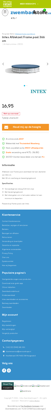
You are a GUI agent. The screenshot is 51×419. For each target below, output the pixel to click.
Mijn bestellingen (9, 325)
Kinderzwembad (8, 295)
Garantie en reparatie (10, 245)
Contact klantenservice (11, 221)
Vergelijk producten (10, 333)
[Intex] (39, 91)
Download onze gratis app (12, 283)
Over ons (5, 257)
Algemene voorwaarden (11, 249)
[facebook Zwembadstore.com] (4, 370)
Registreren (6, 321)
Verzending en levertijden (12, 241)
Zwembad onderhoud (10, 291)
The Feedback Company (29, 406)
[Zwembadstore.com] (7, 4)
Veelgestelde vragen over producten (16, 279)
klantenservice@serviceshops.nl (18, 351)
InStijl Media (34, 400)
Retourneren (7, 237)
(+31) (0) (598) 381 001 (15, 347)
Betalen (5, 229)
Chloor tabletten (8, 287)
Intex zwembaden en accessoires (15, 299)
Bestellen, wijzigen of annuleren (15, 225)
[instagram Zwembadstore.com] (9, 370)
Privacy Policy (7, 253)
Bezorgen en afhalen (10, 233)
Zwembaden (7, 307)
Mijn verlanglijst (8, 329)
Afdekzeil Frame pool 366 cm (25, 34)
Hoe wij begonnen (9, 265)
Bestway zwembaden (10, 303)
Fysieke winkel (7, 261)
